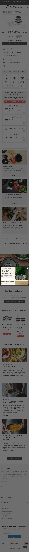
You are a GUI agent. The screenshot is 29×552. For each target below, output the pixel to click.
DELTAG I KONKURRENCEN (7, 281)
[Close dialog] (27, 268)
